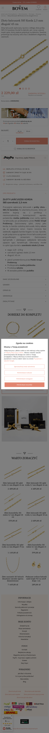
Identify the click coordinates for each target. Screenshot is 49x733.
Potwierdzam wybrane (24, 373)
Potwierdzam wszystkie (24, 385)
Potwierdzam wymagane (24, 379)
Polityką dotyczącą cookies (14, 352)
